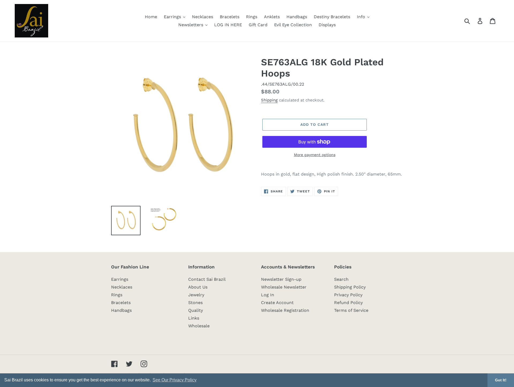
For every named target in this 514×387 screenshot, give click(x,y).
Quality (195, 310)
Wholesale (199, 325)
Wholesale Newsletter (284, 287)
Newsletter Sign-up (281, 279)
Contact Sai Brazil (207, 279)
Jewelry (196, 294)
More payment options (314, 155)
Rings (116, 294)
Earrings (119, 279)
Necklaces (121, 287)
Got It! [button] (501, 380)
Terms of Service (351, 310)
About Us (197, 287)
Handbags (121, 310)
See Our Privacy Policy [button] (174, 380)
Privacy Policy (348, 294)
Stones (195, 302)
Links (193, 318)
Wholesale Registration (285, 310)
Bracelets (121, 302)
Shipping (269, 100)
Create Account (277, 302)
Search (341, 279)
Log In (267, 294)
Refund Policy (348, 302)
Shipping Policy (350, 287)
